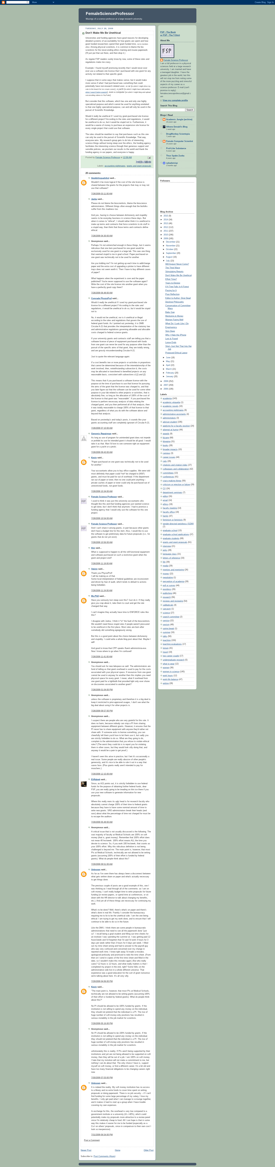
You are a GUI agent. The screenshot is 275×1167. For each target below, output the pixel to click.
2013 (166, 223)
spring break (168, 628)
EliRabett (95, 779)
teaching (167, 640)
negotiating (168, 577)
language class (170, 554)
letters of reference (171, 558)
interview (167, 546)
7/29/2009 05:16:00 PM (102, 1023)
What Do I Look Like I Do (177, 323)
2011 (166, 231)
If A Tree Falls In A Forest (177, 287)
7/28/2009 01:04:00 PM (102, 690)
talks (165, 636)
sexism (166, 624)
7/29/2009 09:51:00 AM (102, 864)
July (168, 261)
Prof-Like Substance (176, 148)
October (170, 249)
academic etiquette (171, 402)
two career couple (171, 656)
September (171, 253)
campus (166, 453)
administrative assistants (174, 414)
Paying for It (171, 290)
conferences (168, 477)
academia (167, 398)
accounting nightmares (115, 166)
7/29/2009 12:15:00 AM (102, 774)
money (166, 574)
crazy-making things (172, 481)
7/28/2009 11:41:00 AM (101, 657)
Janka (94, 199)
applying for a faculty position (176, 426)
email (165, 500)
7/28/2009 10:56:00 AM (102, 542)
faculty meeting (170, 508)
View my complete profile (175, 100)
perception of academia (173, 581)
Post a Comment (92, 1140)
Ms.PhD (95, 596)
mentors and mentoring (173, 570)
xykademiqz (172, 163)
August (169, 257)
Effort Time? (171, 279)
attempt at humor (171, 430)
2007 (166, 385)
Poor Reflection (172, 294)
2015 (166, 216)
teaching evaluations (172, 644)
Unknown (95, 870)
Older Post (149, 1150)
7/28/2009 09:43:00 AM (102, 452)
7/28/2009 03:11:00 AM (101, 194)
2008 (166, 381)
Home (117, 1150)
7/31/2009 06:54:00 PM (102, 1135)
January (170, 376)
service (166, 620)
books (165, 445)
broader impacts (170, 449)
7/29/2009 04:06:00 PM (102, 981)
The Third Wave (172, 268)
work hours (168, 675)
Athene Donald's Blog (176, 127)
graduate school (170, 530)
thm (93, 548)
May (168, 361)
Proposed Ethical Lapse (176, 353)
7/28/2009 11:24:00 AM (101, 590)
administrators (169, 418)
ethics (165, 504)
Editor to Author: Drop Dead (178, 298)
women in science (171, 672)
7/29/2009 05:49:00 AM (102, 822)
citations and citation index (175, 465)
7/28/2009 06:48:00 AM (102, 293)
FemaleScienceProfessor (110, 13)
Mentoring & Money (174, 316)
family (165, 516)
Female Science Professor (104, 497)
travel (165, 652)
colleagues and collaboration (176, 469)
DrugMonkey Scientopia (178, 134)
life (164, 562)
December (171, 242)
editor (165, 496)
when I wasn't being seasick (96, 92)
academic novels (170, 406)
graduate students (171, 538)
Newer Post (86, 1150)
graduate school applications (176, 534)
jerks (165, 550)
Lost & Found (171, 339)
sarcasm (167, 609)
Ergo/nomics (171, 327)
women (166, 668)
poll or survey (169, 585)
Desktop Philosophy (174, 302)
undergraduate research (173, 660)
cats (165, 461)
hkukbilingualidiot (100, 178)
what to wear (168, 664)
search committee (171, 617)
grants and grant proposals (139, 166)
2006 (166, 389)
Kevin (94, 458)
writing (166, 683)
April (168, 365)
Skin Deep (170, 331)
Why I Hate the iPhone (175, 335)
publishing (167, 593)
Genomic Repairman (101, 434)
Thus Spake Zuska (175, 156)
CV (164, 488)
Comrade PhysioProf (101, 298)
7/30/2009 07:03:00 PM (102, 1078)
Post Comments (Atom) (104, 1156)
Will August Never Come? (177, 264)
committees (168, 473)
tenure (166, 648)
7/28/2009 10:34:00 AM (102, 491)
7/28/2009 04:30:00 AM (102, 236)
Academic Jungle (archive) (179, 119)
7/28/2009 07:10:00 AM (102, 428)
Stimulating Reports (174, 271)
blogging (166, 441)
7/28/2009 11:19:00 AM (101, 563)
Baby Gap (170, 312)
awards (166, 434)
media (165, 566)
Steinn (94, 569)
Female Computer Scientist (179, 141)
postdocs (167, 589)
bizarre (166, 438)
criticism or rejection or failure (176, 484)
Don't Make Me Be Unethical (178, 275)
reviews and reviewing (173, 601)
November (171, 246)
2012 (166, 227)
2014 (166, 220)
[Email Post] (148, 157)
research (167, 597)
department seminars (172, 492)
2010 (166, 235)
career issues (169, 457)
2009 (166, 238)
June (168, 357)
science (166, 613)
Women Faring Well (174, 320)
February (170, 373)
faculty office (169, 512)
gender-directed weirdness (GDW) (178, 524)
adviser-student (170, 422)
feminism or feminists (173, 520)
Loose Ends (170, 342)
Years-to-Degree (172, 283)
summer (166, 632)
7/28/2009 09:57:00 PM (102, 711)
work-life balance (170, 679)
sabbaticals (168, 605)
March (169, 369)
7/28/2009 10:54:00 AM (102, 518)
